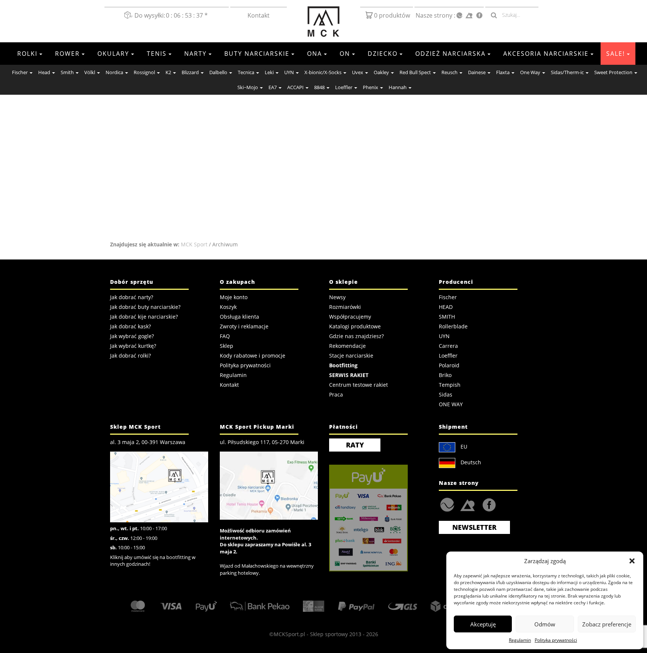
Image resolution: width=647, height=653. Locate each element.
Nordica (114, 72)
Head (44, 72)
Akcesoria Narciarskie (546, 53)
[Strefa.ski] (469, 15)
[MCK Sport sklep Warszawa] (159, 486)
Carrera (448, 345)
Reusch (449, 72)
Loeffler (343, 87)
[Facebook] (479, 15)
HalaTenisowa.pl (447, 504)
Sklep (226, 345)
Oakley (381, 72)
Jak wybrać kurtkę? (133, 345)
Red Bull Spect (415, 72)
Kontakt (258, 15)
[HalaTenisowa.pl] (459, 15)
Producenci (456, 281)
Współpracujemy (350, 316)
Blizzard (190, 72)
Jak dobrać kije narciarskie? (144, 316)
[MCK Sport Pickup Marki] (269, 485)
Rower (67, 53)
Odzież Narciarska (450, 53)
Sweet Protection (613, 72)
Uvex (357, 72)
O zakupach (237, 281)
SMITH (447, 316)
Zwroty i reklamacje (244, 326)
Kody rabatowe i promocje (252, 355)
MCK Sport (194, 244)
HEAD (446, 306)
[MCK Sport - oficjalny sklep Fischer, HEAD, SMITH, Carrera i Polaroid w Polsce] (323, 21)
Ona (314, 53)
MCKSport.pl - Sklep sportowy (311, 634)
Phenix (370, 87)
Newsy (337, 297)
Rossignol (144, 72)
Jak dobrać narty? (131, 297)
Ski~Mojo (247, 87)
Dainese (477, 72)
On (345, 53)
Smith (67, 72)
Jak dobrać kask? (130, 326)
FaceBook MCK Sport (487, 503)
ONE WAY (451, 404)
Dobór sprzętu (131, 281)
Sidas (445, 394)
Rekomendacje (347, 345)
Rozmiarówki (345, 306)
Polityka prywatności (556, 640)
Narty (195, 53)
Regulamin (520, 640)
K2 (168, 72)
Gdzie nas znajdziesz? (356, 336)
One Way (530, 72)
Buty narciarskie (256, 53)
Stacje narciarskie (351, 355)
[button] (632, 561)
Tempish (450, 384)
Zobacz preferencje (606, 624)
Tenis (157, 53)
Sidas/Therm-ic (567, 72)
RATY (355, 444)
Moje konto (233, 297)
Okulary (113, 53)
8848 (319, 87)
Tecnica (246, 72)
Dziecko (383, 53)
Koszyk (228, 306)
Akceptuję (483, 624)
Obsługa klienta (239, 316)
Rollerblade (453, 326)
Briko (445, 375)
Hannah (398, 87)
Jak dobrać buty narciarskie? (145, 306)
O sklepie (343, 281)
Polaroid (449, 365)
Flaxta (503, 72)
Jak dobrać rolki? (130, 355)
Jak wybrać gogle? (132, 336)
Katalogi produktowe (355, 326)
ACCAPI (295, 87)
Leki (269, 72)
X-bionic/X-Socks (322, 72)
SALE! (615, 53)
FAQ (225, 336)
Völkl (89, 72)
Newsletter (474, 527)
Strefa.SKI (467, 504)
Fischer (20, 72)
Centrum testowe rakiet (358, 384)
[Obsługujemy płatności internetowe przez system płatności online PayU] (378, 518)
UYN (289, 72)
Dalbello (218, 72)
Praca (336, 394)
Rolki (27, 53)
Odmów (544, 624)
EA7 (272, 87)
